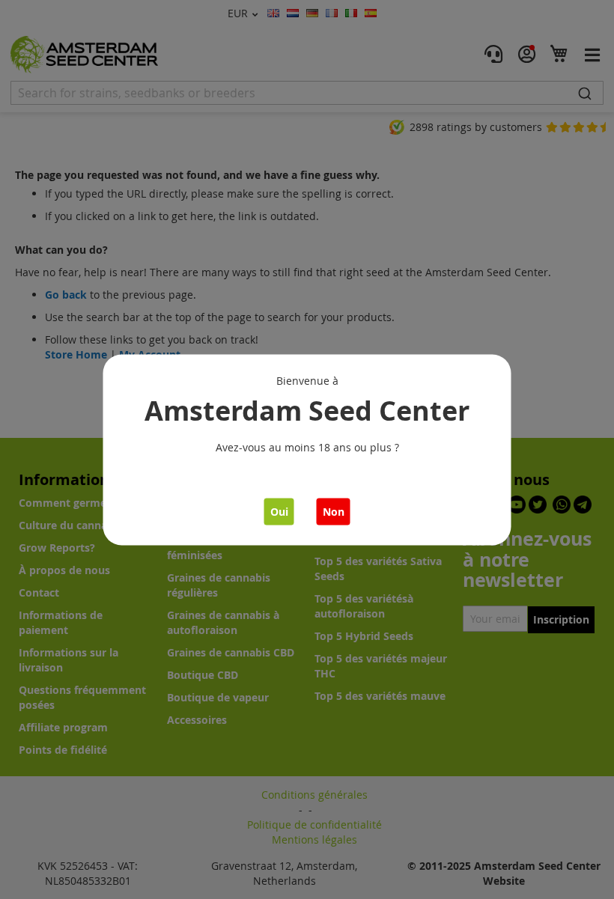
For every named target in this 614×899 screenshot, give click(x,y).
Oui (279, 511)
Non (333, 511)
